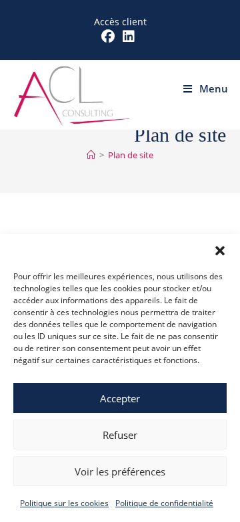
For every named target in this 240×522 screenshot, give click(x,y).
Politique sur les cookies (64, 503)
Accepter (120, 398)
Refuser (120, 435)
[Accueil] (91, 155)
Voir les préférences (120, 471)
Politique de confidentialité (164, 503)
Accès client (120, 21)
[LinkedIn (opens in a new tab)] (129, 36)
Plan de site (130, 155)
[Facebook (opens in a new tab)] (110, 36)
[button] (220, 250)
